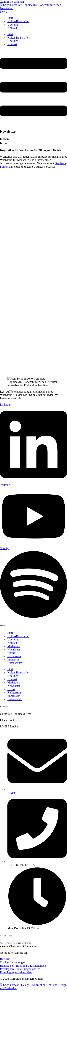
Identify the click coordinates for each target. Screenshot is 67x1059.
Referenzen (14, 656)
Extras (11, 652)
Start (10, 17)
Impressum (13, 659)
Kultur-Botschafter (18, 21)
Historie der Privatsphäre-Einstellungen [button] (23, 965)
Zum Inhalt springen (12, 1)
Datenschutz (14, 662)
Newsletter (13, 649)
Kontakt (12, 27)
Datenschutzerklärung (34, 339)
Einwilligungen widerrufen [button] (16, 972)
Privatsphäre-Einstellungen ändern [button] (20, 969)
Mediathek (13, 646)
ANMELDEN (33, 366)
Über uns (12, 24)
